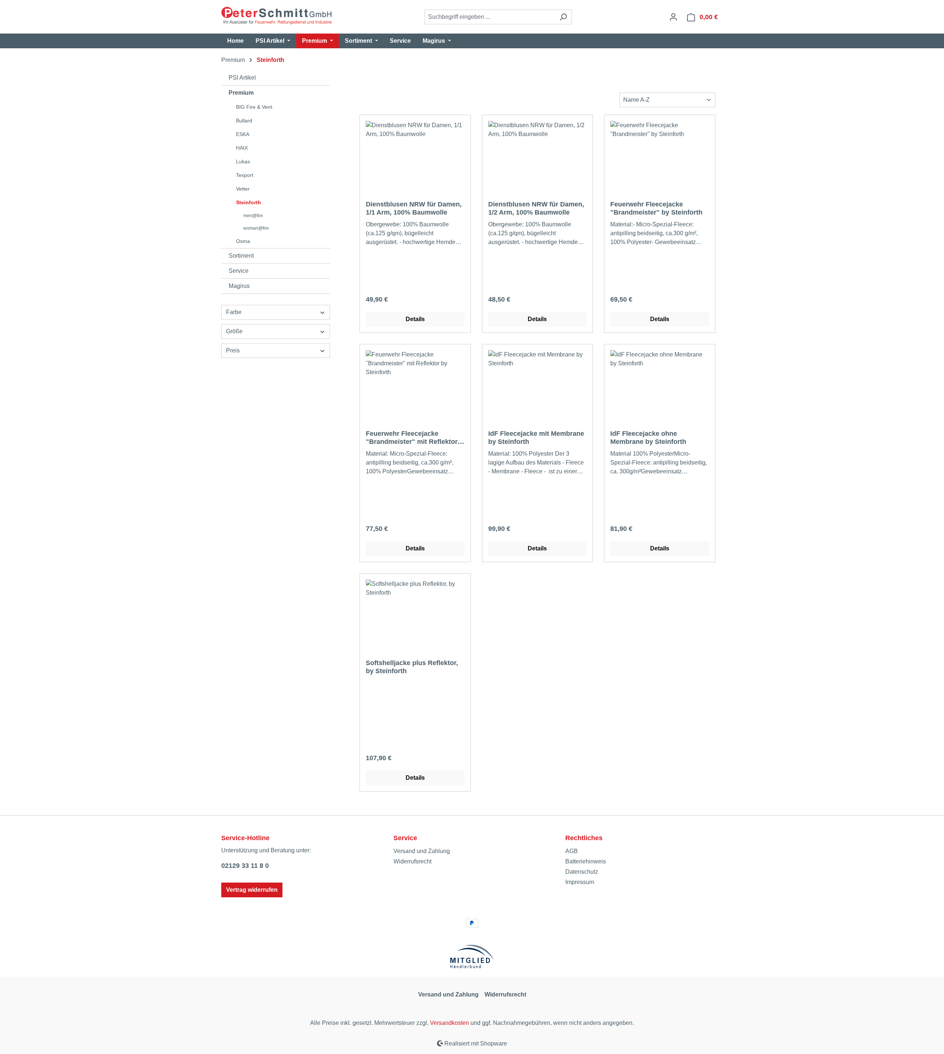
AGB (571, 851)
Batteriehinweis (585, 861)
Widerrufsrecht (412, 861)
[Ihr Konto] (673, 17)
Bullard (244, 121)
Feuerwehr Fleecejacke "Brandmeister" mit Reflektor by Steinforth (412, 438)
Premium (241, 93)
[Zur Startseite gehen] (276, 16)
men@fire (253, 215)
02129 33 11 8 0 (245, 865)
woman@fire (256, 228)
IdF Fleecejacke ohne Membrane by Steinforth (648, 437)
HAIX (242, 148)
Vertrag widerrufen (252, 890)
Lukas (243, 161)
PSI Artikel (242, 77)
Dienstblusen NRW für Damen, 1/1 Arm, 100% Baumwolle (414, 208)
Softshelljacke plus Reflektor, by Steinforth (412, 667)
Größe (234, 331)
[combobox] (489, 17)
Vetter (243, 189)
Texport (244, 175)
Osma (243, 241)
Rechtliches (584, 838)
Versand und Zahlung (421, 851)
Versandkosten (449, 1023)
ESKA (242, 134)
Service (239, 271)
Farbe (234, 312)
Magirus (239, 286)
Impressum (579, 882)
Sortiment (241, 256)
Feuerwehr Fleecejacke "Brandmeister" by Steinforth (656, 208)
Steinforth (248, 202)
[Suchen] (563, 17)
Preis (233, 350)
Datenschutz (581, 872)
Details (415, 319)
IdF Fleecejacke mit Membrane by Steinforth (536, 437)
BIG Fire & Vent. (255, 107)
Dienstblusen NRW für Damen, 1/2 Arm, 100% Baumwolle (536, 208)
